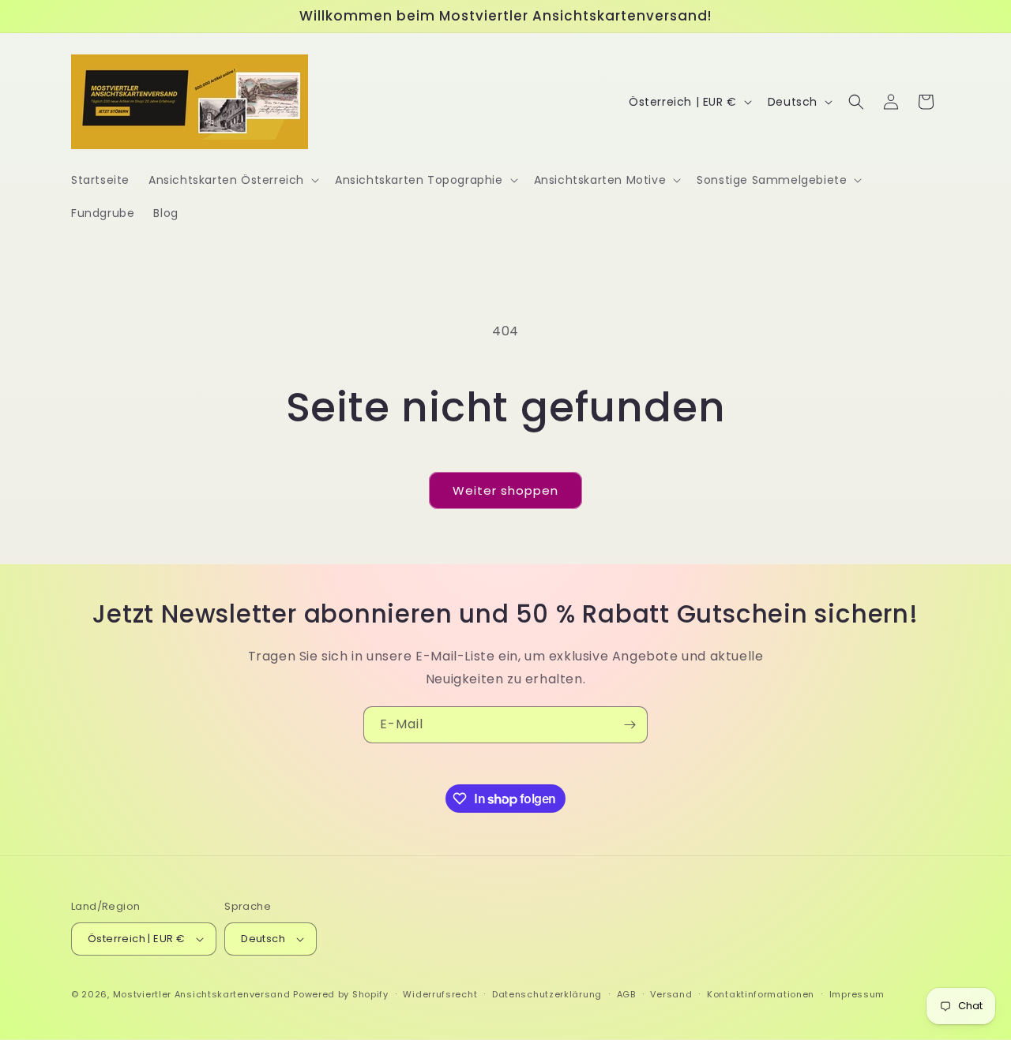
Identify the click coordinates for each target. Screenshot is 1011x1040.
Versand (671, 994)
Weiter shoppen (505, 490)
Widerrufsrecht (440, 994)
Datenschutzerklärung (547, 994)
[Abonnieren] (629, 724)
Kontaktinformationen (760, 994)
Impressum (857, 994)
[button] (232, 179)
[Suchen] (856, 101)
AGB (626, 994)
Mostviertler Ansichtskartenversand (202, 994)
